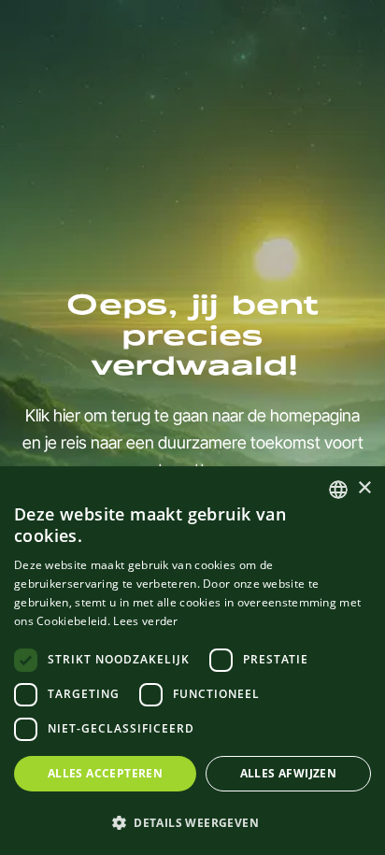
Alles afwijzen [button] (288, 773)
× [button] (364, 488)
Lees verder (145, 621)
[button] (192, 822)
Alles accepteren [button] (105, 773)
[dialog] (192, 660)
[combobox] (338, 489)
